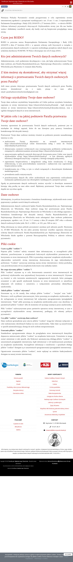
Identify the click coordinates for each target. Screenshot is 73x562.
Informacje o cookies (41, 558)
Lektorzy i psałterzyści (55, 402)
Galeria (18, 430)
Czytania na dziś (18, 424)
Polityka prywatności (13, 10)
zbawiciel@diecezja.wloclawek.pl (56, 430)
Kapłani (18, 381)
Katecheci (55, 381)
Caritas (55, 384)
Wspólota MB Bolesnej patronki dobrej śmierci (54, 408)
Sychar (55, 411)
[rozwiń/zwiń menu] (70, 2)
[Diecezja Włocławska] (28, 365)
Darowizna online (18, 393)
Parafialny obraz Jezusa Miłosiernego (18, 387)
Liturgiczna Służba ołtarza (55, 396)
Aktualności (18, 427)
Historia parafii (18, 378)
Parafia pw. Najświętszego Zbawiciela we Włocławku (17, 2)
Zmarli (18, 384)
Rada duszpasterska (55, 393)
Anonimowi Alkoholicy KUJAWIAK (55, 415)
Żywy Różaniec (54, 405)
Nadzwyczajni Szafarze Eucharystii (54, 399)
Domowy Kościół (54, 390)
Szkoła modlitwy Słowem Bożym (55, 378)
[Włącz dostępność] (70, 6)
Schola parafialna (55, 387)
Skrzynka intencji (18, 390)
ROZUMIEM (68, 554)
